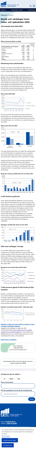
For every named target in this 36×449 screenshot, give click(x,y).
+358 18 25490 (11, 423)
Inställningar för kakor (10, 440)
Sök (30, 6)
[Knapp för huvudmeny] (34, 6)
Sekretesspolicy (6, 436)
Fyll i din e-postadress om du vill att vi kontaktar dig (16, 390)
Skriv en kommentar (7, 382)
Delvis (11, 379)
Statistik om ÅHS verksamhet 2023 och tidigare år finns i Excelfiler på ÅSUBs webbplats (18, 325)
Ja (4, 379)
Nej (19, 379)
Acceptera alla (8, 445)
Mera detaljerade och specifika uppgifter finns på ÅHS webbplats (16, 331)
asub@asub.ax (10, 422)
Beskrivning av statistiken (8, 340)
